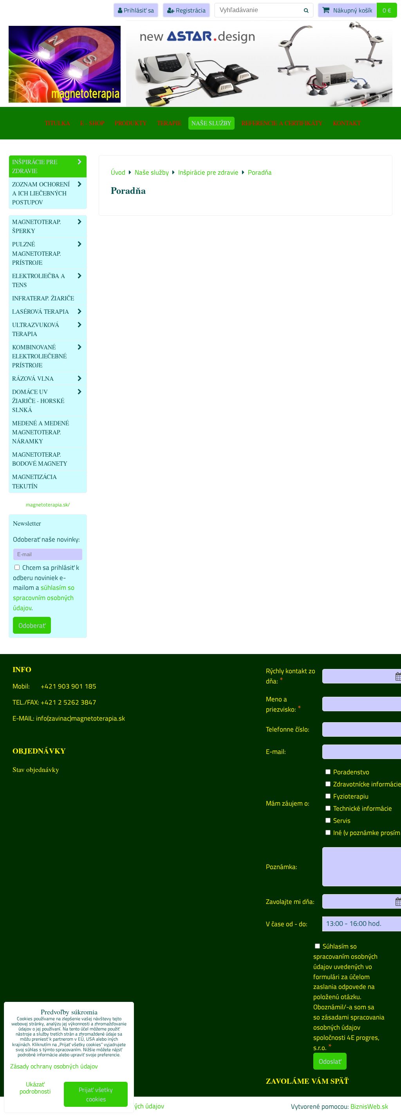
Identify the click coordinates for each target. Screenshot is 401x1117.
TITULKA (57, 123)
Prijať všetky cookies (96, 1094)
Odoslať (330, 1061)
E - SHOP (92, 123)
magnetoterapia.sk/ (48, 504)
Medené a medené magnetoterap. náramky (40, 432)
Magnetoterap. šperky (36, 226)
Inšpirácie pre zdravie (34, 166)
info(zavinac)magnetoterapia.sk (80, 718)
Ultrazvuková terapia (35, 329)
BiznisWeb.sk (369, 1106)
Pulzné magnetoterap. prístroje (36, 253)
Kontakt (347, 123)
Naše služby (211, 123)
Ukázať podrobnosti (35, 1088)
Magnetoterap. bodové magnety (39, 458)
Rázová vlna (33, 378)
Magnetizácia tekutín (34, 481)
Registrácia (190, 10)
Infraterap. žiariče (43, 298)
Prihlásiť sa (138, 10)
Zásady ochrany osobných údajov (54, 1066)
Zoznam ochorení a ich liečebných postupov (41, 193)
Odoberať (31, 625)
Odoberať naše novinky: (46, 539)
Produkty (131, 123)
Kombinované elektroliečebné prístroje (39, 356)
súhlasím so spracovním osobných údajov (43, 597)
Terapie (169, 123)
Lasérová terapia (40, 311)
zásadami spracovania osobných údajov (349, 1022)
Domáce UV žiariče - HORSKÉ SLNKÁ (38, 401)
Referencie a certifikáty (282, 123)
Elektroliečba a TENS (38, 280)
